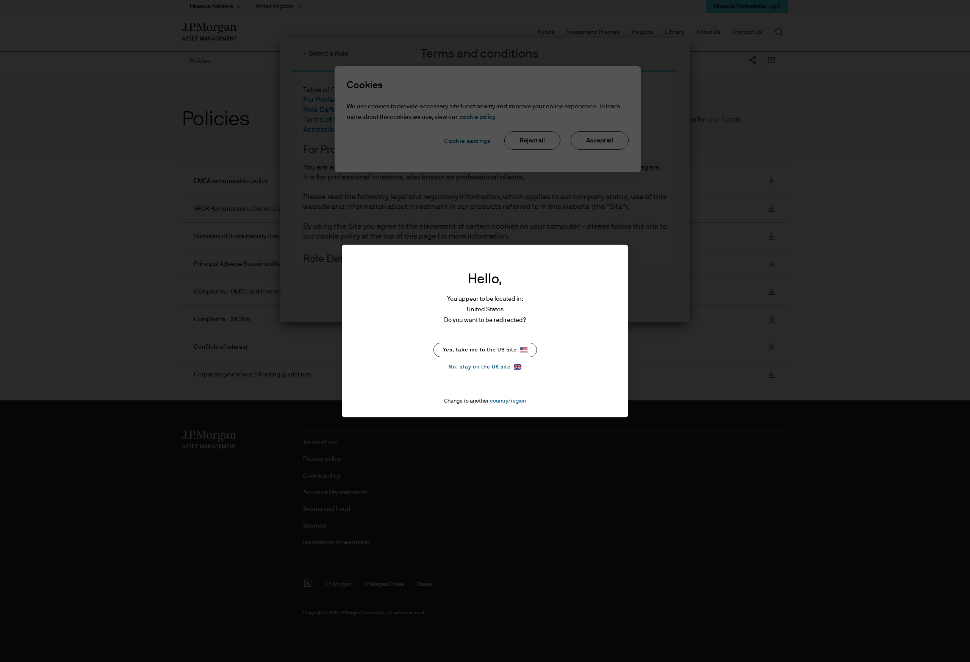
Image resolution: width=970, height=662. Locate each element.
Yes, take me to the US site (480, 350)
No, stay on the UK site (480, 367)
